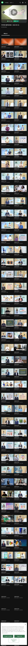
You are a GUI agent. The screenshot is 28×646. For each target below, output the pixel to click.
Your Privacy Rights (14, 640)
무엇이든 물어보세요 (6, 25)
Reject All (19, 636)
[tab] (5, 33)
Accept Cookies (8, 636)
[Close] (25, 624)
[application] (14, 12)
